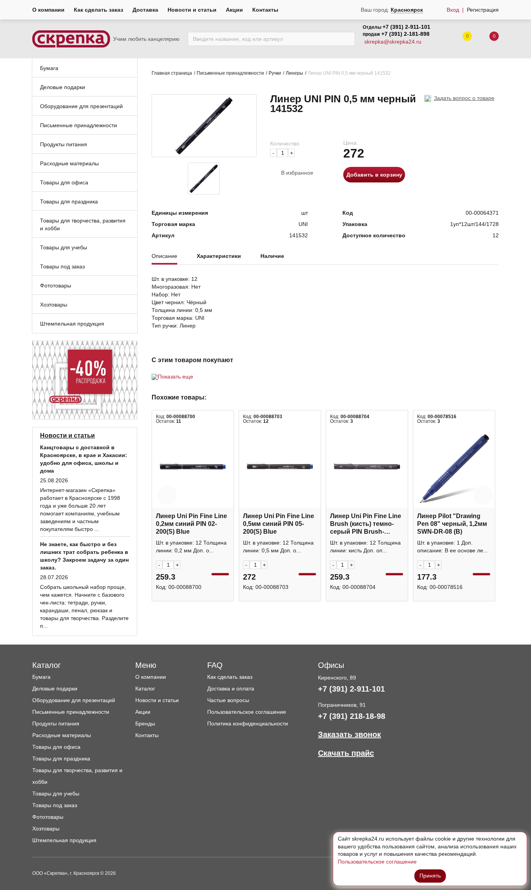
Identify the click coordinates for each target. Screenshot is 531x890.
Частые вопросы (228, 700)
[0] (486, 39)
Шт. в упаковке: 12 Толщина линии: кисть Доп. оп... (365, 547)
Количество (284, 143)
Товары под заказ (54, 805)
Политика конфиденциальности (247, 723)
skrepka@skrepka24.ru (392, 42)
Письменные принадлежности (230, 73)
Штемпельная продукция (64, 840)
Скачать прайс (346, 753)
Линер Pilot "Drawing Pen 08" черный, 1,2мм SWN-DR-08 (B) (452, 524)
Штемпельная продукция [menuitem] (72, 324)
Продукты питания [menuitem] (63, 144)
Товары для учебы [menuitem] (63, 247)
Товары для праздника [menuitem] (69, 201)
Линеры (294, 73)
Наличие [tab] (272, 256)
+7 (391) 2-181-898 (405, 34)
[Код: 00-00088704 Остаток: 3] (367, 466)
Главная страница (172, 73)
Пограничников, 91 (342, 705)
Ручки (275, 73)
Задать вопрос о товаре (464, 98)
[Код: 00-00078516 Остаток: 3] (454, 466)
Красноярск (407, 10)
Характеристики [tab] (219, 256)
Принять (430, 875)
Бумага (41, 677)
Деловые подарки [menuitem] (62, 87)
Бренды (145, 723)
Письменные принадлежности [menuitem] (78, 125)
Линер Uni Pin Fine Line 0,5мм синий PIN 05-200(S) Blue (278, 524)
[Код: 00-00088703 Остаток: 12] (280, 466)
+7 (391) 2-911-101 (406, 27)
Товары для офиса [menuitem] (64, 182)
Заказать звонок (349, 734)
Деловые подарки (54, 688)
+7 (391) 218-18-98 (351, 716)
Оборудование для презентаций (73, 700)
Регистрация (483, 10)
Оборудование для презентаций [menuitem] (81, 106)
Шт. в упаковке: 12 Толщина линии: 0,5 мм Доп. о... (278, 547)
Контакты (265, 10)
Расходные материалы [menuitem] (69, 163)
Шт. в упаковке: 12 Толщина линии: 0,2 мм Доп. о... (191, 547)
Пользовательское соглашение (246, 712)
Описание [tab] (164, 256)
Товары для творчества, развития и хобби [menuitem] (83, 224)
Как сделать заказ (98, 10)
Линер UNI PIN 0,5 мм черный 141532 (349, 73)
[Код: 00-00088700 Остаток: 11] (193, 466)
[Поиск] (347, 39)
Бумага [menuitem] (49, 68)
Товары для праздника (61, 758)
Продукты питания (55, 723)
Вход (453, 10)
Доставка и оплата (230, 688)
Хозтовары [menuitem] (53, 304)
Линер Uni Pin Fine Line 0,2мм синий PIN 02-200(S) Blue (191, 524)
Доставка (145, 10)
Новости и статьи (192, 10)
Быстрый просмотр (193, 503)
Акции (234, 10)
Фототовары (47, 817)
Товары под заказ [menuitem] (62, 266)
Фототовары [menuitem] (55, 285)
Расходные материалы (61, 735)
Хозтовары (45, 828)
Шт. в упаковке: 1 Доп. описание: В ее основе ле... (452, 547)
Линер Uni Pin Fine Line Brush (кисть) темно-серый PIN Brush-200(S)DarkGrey (365, 524)
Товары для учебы (55, 793)
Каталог (145, 688)
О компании (48, 10)
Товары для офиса (56, 747)
